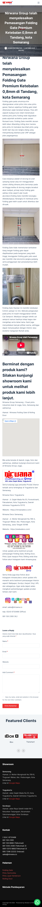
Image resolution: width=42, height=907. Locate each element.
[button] (37, 902)
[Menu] (39, 3)
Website (5, 662)
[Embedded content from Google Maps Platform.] (20, 437)
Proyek (21, 50)
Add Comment (8, 672)
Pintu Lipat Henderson (11, 876)
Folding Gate (7, 870)
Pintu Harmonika (9, 873)
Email (5, 652)
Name (5, 641)
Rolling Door (7, 879)
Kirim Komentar (11, 706)
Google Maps (14, 783)
